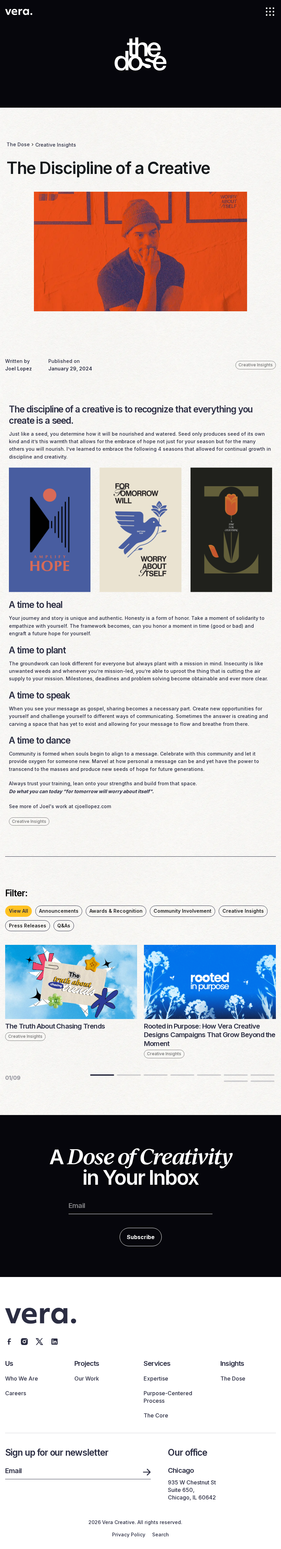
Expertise (156, 1378)
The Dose (18, 144)
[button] (270, 11)
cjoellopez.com (93, 806)
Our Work (86, 1378)
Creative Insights (55, 145)
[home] (19, 11)
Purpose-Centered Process (168, 1397)
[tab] (18, 911)
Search (160, 1534)
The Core (156, 1415)
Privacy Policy (128, 1534)
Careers (15, 1393)
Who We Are (21, 1378)
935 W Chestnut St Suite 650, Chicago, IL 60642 (192, 1490)
